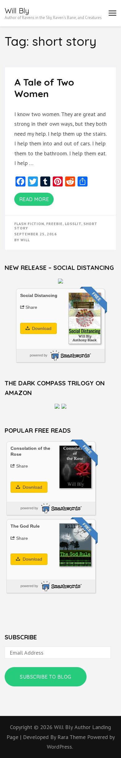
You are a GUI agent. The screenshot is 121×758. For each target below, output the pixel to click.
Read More (34, 199)
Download (41, 328)
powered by (38, 355)
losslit (73, 223)
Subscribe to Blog (45, 677)
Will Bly (17, 10)
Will (25, 240)
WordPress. (60, 746)
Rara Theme (72, 737)
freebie (54, 223)
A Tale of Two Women (44, 88)
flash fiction (29, 223)
